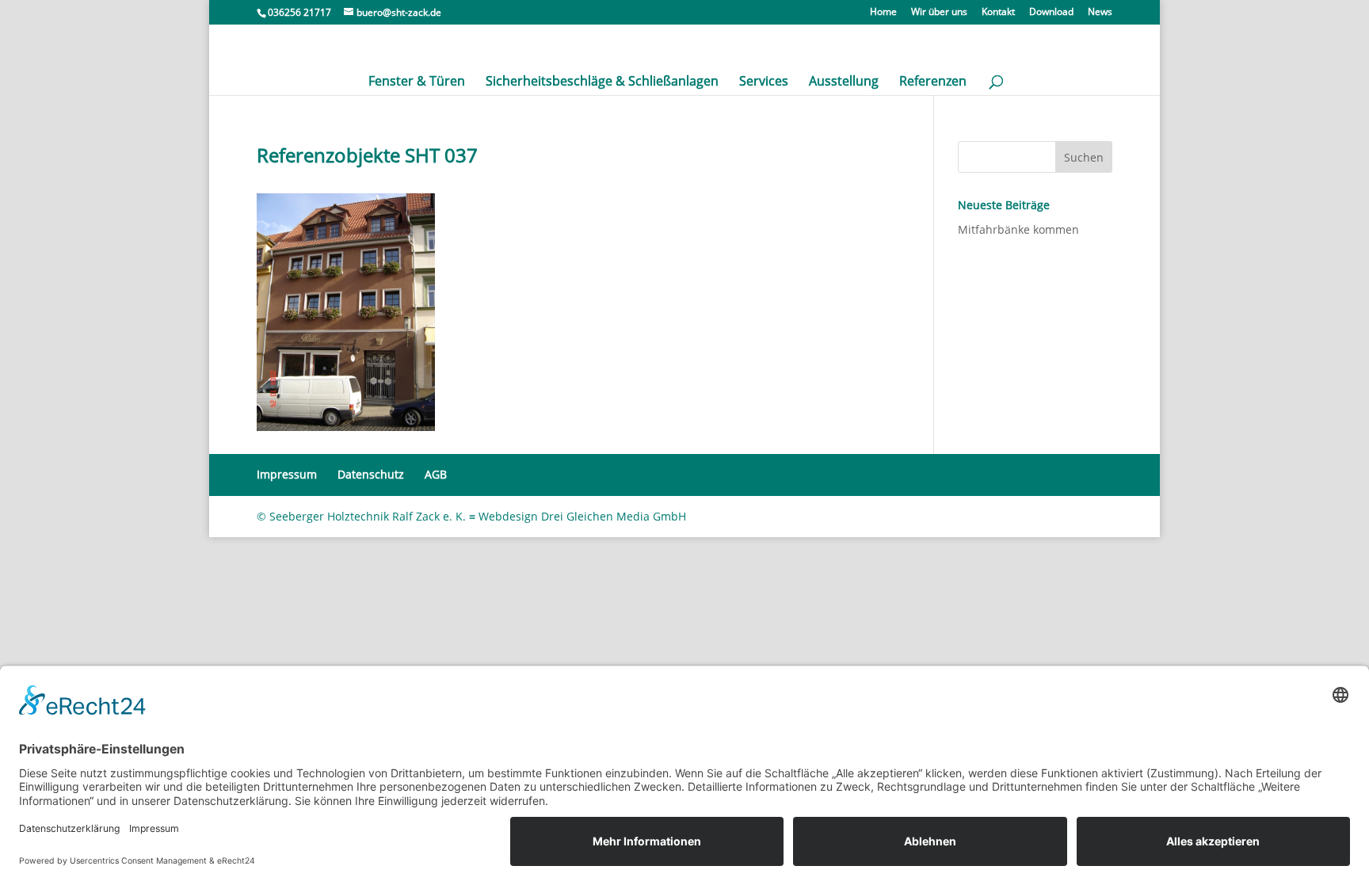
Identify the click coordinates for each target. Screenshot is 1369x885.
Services (763, 82)
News (1100, 12)
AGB (436, 474)
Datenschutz (370, 474)
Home (883, 12)
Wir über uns (939, 12)
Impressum (287, 474)
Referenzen (933, 82)
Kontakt (998, 12)
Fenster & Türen (416, 82)
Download (1051, 12)
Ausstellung (844, 82)
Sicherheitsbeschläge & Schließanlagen (602, 82)
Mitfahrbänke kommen (1018, 229)
